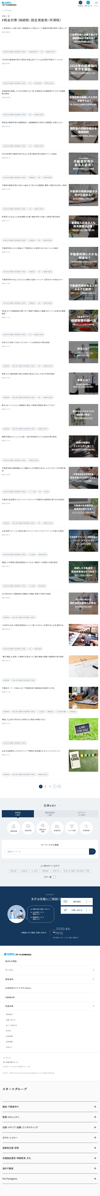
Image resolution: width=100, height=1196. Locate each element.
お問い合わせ (11, 1020)
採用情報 (9, 1042)
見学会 (8, 1031)
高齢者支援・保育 (10, 1147)
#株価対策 (56, 871)
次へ (54, 786)
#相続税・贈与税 (50, 52)
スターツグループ (14, 1089)
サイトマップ (7, 1058)
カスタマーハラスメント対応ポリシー (15, 1066)
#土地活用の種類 (61, 711)
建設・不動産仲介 (10, 1106)
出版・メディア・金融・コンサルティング (20, 1127)
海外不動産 (7, 1168)
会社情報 (9, 1036)
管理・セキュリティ (10, 1117)
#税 (42, 52)
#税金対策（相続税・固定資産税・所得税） (14, 52)
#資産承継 (6, 366)
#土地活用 (32, 554)
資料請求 (9, 1014)
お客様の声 (10, 997)
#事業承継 (45, 871)
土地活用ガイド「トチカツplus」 (18, 988)
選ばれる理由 (11, 961)
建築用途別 (50, 813)
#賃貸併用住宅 (33, 52)
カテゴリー (82, 813)
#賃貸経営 (32, 177)
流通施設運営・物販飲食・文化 (16, 1158)
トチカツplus (8, 10)
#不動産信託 (72, 711)
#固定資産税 (37, 83)
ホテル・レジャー (10, 1137)
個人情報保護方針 (9, 1062)
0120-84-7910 (63, 931)
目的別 (18, 813)
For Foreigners (9, 1178)
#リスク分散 (32, 492)
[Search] (92, 851)
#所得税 (46, 492)
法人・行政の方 (11, 1025)
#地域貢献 (23, 871)
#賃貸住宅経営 (47, 177)
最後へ (59, 786)
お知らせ (9, 1047)
